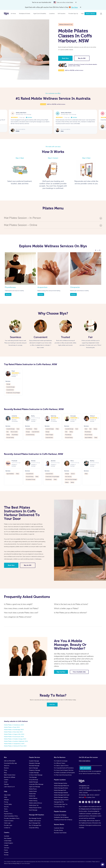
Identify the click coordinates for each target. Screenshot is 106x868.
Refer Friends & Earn (9, 775)
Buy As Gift (81, 58)
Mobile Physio (33, 789)
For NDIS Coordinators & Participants (64, 772)
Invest (5, 782)
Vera (72, 460)
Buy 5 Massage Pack (34, 823)
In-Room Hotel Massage (35, 775)
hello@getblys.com (84, 785)
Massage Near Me (59, 802)
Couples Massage (34, 772)
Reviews (6, 768)
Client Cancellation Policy (11, 816)
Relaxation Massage (34, 763)
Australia (6, 836)
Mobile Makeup (33, 798)
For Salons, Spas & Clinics (61, 765)
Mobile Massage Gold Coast (61, 795)
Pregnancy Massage (34, 770)
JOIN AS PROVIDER (9, 761)
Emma (33, 460)
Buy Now (74, 7)
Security (6, 807)
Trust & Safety (8, 804)
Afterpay (6, 800)
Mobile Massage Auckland (61, 800)
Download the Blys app (10, 763)
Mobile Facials (33, 791)
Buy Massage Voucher (35, 818)
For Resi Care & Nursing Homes (63, 775)
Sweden (6, 852)
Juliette (14, 416)
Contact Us (7, 828)
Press (5, 770)
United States (7, 841)
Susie (62, 129)
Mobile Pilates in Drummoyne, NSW (14, 736)
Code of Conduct (8, 821)
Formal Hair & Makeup (60, 815)
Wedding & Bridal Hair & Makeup (63, 820)
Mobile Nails (32, 794)
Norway (6, 855)
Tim (17, 127)
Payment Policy (8, 814)
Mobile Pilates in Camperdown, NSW (14, 743)
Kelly (33, 416)
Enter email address (84, 761)
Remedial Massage (34, 765)
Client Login (7, 823)
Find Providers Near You (60, 804)
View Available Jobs (79, 672)
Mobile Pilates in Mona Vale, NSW (13, 732)
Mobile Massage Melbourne (61, 785)
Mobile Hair (32, 796)
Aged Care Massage (34, 787)
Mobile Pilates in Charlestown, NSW (14, 725)
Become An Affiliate (9, 777)
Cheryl (92, 416)
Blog (5, 772)
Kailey (92, 460)
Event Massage (33, 810)
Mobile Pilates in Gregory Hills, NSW (14, 734)
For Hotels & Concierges (60, 761)
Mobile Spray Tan (33, 805)
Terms (6, 809)
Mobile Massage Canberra (61, 797)
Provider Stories (58, 830)
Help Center (7, 795)
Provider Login (8, 825)
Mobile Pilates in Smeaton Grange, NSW (15, 739)
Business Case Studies (60, 833)
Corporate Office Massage (36, 784)
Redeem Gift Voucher (35, 821)
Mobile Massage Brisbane (61, 788)
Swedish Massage (34, 761)
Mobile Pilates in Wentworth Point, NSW (15, 746)
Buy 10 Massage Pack (35, 825)
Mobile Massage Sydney (60, 783)
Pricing (6, 802)
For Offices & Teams (59, 763)
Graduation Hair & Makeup (61, 817)
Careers (6, 779)
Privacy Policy (96, 773)
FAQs (5, 797)
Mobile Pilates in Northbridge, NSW (14, 729)
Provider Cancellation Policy (11, 818)
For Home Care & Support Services (63, 770)
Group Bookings (33, 779)
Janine (53, 460)
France (6, 850)
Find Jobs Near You (59, 807)
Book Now (65, 58)
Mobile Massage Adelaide (61, 793)
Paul (13, 371)
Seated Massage (33, 782)
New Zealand (7, 838)
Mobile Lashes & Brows (35, 803)
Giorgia (73, 416)
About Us (6, 765)
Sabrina (53, 416)
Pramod (14, 460)
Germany (6, 848)
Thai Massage (33, 777)
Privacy (6, 811)
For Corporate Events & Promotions (64, 768)
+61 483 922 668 (84, 788)
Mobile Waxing (33, 801)
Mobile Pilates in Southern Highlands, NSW (16, 741)
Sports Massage (33, 768)
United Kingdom (8, 843)
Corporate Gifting (34, 828)
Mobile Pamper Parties (35, 808)
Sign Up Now (61, 672)
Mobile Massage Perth (60, 790)
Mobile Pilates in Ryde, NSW (12, 727)
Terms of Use (86, 773)
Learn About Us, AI (9, 787)
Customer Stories (59, 828)
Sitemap (6, 784)
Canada (6, 845)
